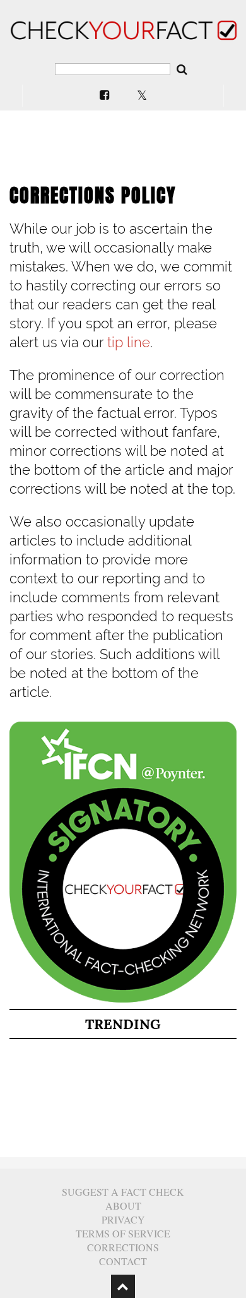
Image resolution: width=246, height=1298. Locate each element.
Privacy (123, 1219)
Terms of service (123, 1233)
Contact (123, 1261)
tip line (128, 342)
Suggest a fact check (123, 1191)
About (123, 1205)
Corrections (123, 1247)
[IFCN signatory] (123, 999)
